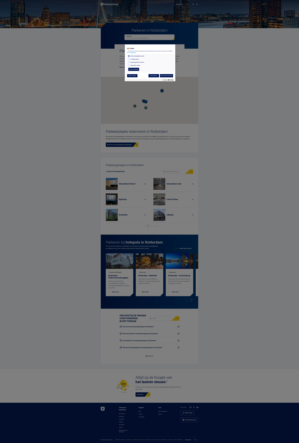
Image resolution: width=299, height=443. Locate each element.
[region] (150, 62)
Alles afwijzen (153, 75)
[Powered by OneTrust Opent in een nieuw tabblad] (169, 80)
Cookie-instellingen (133, 69)
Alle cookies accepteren (166, 75)
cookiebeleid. (132, 52)
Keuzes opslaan (132, 75)
